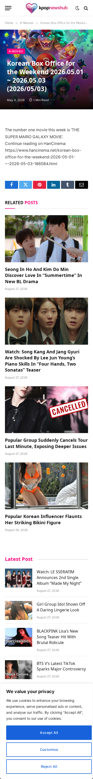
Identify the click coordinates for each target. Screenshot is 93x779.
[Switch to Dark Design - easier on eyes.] (77, 8)
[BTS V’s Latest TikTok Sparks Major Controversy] (18, 669)
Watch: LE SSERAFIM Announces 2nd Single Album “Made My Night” (59, 577)
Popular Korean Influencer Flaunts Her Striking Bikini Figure (43, 519)
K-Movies (16, 51)
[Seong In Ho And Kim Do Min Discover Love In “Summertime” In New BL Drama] (46, 238)
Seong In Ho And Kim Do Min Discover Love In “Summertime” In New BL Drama (43, 275)
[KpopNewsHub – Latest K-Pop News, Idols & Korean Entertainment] (46, 8)
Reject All (49, 766)
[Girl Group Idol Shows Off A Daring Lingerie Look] (18, 610)
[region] (46, 731)
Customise (49, 749)
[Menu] (8, 8)
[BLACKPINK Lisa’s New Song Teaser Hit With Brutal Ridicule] (18, 637)
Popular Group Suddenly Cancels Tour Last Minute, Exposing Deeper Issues (46, 443)
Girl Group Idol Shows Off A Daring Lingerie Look (61, 607)
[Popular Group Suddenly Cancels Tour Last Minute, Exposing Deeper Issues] (46, 409)
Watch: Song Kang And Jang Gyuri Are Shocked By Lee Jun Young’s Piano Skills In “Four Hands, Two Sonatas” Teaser (42, 361)
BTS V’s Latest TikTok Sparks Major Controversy (61, 666)
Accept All (49, 732)
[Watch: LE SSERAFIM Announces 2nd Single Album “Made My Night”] (18, 578)
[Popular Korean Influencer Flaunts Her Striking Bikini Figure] (46, 485)
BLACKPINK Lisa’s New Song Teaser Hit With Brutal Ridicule (57, 636)
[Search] (85, 8)
